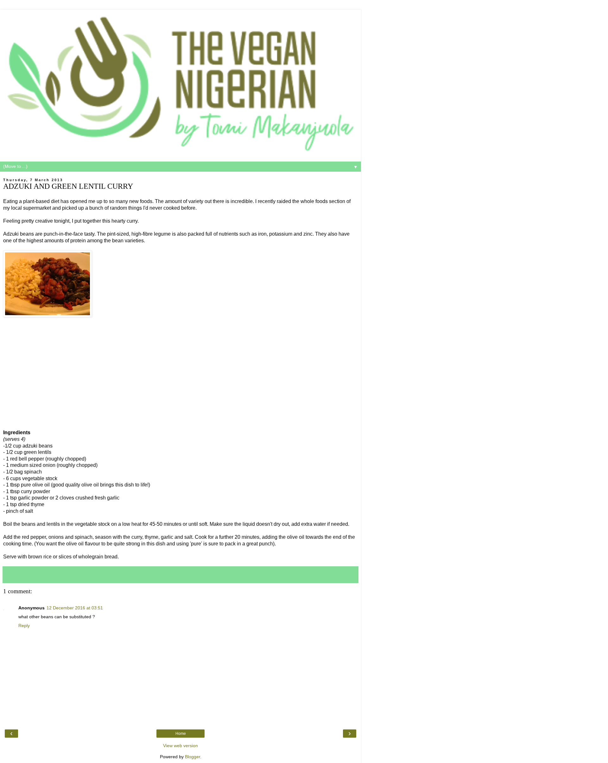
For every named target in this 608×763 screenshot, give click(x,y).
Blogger (192, 756)
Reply (24, 625)
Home (180, 733)
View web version (180, 745)
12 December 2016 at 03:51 (75, 607)
